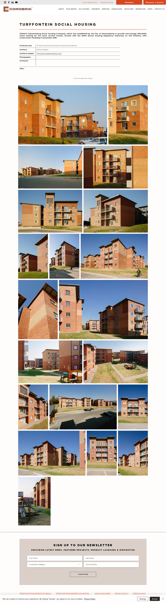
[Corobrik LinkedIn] (12, 2)
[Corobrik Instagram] (5, 2)
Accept (155, 599)
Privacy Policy (89, 599)
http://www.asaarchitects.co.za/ (49, 53)
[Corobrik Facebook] (8, 2)
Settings (142, 599)
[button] (61, 9)
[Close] (162, 599)
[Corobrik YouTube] (16, 2)
